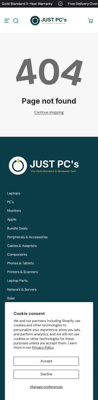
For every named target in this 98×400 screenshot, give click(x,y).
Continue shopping (49, 112)
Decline (46, 374)
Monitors (14, 211)
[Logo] (49, 20)
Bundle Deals (17, 228)
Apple (11, 219)
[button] (16, 20)
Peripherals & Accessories (27, 237)
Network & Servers (21, 289)
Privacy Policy (43, 347)
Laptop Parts (17, 280)
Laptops (13, 193)
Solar (11, 298)
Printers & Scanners (22, 272)
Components (17, 254)
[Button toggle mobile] (7, 20)
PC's (10, 202)
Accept (46, 361)
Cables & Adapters (22, 246)
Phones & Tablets (20, 263)
